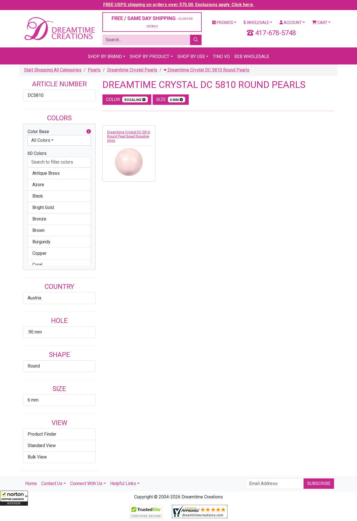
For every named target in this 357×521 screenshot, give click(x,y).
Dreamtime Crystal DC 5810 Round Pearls (208, 70)
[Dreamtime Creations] (59, 28)
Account (292, 22)
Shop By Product (149, 56)
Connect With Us (86, 483)
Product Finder (42, 434)
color (124, 99)
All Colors (40, 140)
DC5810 (36, 95)
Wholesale (257, 22)
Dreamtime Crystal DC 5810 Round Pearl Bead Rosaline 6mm (128, 136)
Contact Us (51, 483)
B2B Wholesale (251, 56)
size (168, 99)
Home (31, 483)
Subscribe (319, 483)
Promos (224, 22)
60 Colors (37, 153)
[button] (14, 498)
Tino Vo (221, 56)
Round (34, 366)
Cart (322, 22)
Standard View (42, 445)
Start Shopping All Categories (52, 70)
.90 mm (35, 332)
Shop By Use (191, 56)
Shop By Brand (105, 56)
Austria (34, 298)
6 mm (33, 400)
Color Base (38, 131)
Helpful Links (123, 483)
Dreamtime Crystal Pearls (132, 70)
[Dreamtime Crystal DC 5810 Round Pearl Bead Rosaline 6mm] (129, 162)
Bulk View (37, 457)
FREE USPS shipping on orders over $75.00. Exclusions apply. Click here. (178, 4)
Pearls (94, 70)
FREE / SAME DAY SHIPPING (152, 21)
